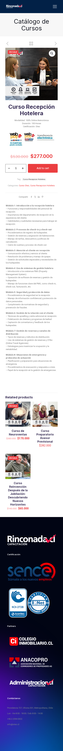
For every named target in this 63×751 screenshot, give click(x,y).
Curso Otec (24, 185)
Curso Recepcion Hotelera (42, 185)
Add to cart (43, 168)
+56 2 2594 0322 (14, 719)
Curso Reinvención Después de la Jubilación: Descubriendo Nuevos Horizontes (18, 494)
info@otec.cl (13, 724)
